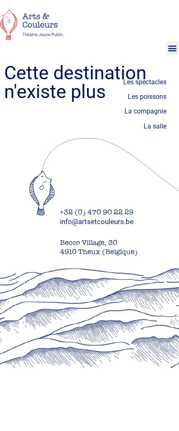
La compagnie (145, 111)
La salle (155, 126)
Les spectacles (145, 82)
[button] (172, 48)
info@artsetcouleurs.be (97, 221)
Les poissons (147, 97)
